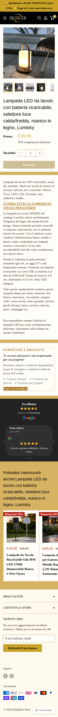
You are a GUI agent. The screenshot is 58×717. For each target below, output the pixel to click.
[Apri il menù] (4, 18)
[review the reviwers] (9, 439)
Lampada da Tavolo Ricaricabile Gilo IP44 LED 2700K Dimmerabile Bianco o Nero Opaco (21, 564)
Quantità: (9, 153)
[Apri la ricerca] (39, 18)
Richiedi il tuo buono (22, 648)
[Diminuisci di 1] (21, 153)
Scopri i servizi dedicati (15, 388)
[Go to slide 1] (26, 458)
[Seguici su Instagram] (11, 675)
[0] (52, 18)
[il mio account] (45, 18)
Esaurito (29, 164)
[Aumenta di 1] (39, 153)
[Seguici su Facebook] (5, 675)
